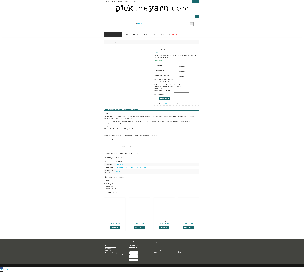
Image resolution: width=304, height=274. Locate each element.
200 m (121, 167)
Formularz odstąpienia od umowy (114, 254)
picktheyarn (164, 250)
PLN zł (1, 272)
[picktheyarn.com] (152, 12)
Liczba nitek (158, 65)
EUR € (4, 268)
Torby (162, 34)
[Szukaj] (191, 23)
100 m (118, 167)
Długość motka (159, 70)
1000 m (137, 167)
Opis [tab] (106, 109)
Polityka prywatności (110, 247)
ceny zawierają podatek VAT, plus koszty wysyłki (163, 90)
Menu (109, 34)
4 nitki (121, 164)
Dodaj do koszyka (164, 98)
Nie (117, 171)
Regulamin (108, 248)
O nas (168, 34)
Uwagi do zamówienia (159, 94)
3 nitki (118, 164)
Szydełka (154, 34)
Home (127, 34)
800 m (132, 167)
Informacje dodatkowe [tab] (115, 109)
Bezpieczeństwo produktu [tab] (131, 109)
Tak (119, 171)
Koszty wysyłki (133, 247)
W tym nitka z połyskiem (162, 75)
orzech (184, 104)
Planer (146, 34)
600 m (129, 167)
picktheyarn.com (188, 250)
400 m (125, 167)
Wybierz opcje (114, 227)
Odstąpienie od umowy (111, 252)
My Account (195, 1)
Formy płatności (133, 245)
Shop (133, 34)
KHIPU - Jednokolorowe (171, 104)
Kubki (139, 34)
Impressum (108, 250)
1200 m (141, 167)
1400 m (145, 167)
